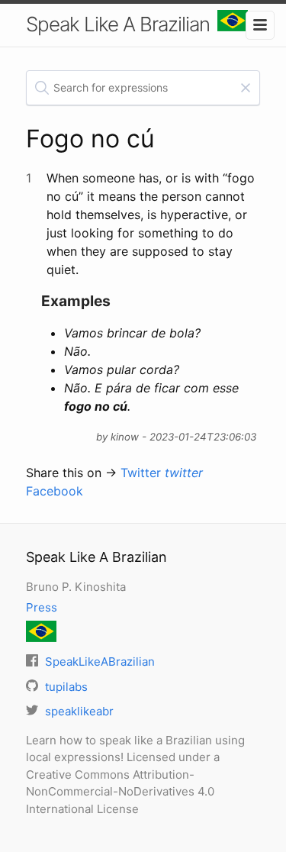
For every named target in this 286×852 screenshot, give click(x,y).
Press (41, 607)
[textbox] (143, 87)
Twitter (162, 472)
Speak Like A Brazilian (118, 24)
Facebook (54, 491)
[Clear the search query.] (245, 87)
